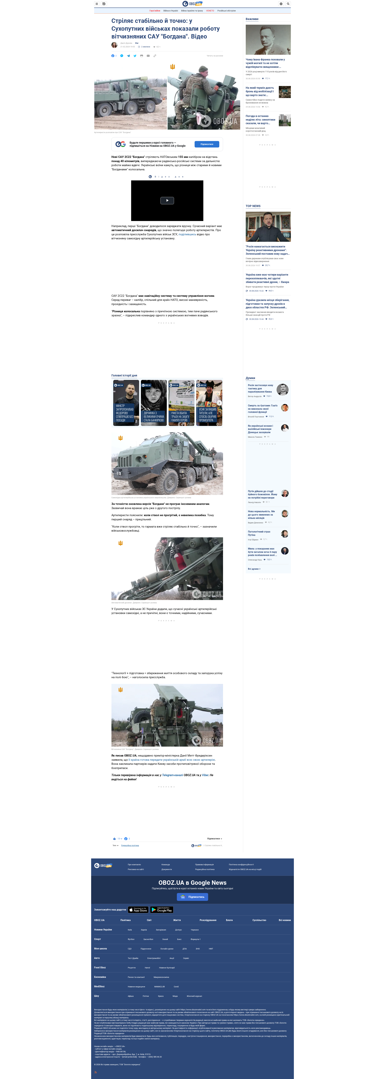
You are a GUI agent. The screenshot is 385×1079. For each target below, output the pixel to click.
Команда (166, 864)
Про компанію (134, 864)
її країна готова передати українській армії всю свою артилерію (172, 759)
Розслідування (208, 920)
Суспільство (259, 920)
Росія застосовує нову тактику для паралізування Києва (260, 388)
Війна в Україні (170, 10)
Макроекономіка (161, 977)
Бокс (179, 939)
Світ (149, 920)
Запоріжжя (161, 930)
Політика (125, 920)
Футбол (131, 939)
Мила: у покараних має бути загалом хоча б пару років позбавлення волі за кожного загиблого (263, 552)
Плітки (146, 996)
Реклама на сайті (136, 869)
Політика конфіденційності (241, 864)
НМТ (211, 949)
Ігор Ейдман (253, 540)
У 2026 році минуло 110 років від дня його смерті (266, 73)
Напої (147, 968)
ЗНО (198, 949)
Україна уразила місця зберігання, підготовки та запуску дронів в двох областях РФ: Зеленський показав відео (267, 303)
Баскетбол (148, 939)
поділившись (187, 234)
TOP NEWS (253, 206)
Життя (177, 920)
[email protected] (129, 1057)
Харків (144, 930)
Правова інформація (204, 864)
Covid (176, 986)
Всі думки (253, 569)
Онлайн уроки (166, 949)
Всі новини (285, 920)
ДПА (185, 949)
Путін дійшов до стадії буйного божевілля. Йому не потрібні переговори (262, 494)
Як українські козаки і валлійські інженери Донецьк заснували (260, 429)
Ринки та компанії (136, 977)
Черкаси (195, 930)
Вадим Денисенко (255, 523)
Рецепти (132, 968)
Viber (205, 775)
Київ (130, 930)
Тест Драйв (133, 958)
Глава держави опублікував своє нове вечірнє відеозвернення (264, 259)
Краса (160, 996)
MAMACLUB (159, 986)
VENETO (210, 10)
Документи (167, 869)
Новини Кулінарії (167, 968)
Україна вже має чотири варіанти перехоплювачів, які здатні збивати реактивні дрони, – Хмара (267, 278)
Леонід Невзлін (254, 502)
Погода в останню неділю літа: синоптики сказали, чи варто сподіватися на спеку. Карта (260, 119)
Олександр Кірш (255, 560)
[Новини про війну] (196, 846)
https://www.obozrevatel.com (193, 1009)
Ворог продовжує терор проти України (265, 286)
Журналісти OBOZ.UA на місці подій (245, 869)
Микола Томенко (255, 437)
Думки (250, 378)
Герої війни (154, 10)
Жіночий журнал (194, 996)
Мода (175, 996)
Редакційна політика (130, 845)
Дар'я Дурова (126, 43)
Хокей (165, 939)
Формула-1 (196, 939)
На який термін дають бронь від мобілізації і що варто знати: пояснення (260, 91)
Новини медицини (136, 986)
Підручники (146, 949)
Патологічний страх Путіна (259, 533)
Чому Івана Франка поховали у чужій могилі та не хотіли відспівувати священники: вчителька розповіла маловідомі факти (267, 63)
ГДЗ (129, 949)
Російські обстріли (226, 10)
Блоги (229, 920)
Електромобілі (153, 958)
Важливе (252, 19)
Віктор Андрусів (255, 396)
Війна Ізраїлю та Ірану (192, 10)
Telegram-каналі (172, 775)
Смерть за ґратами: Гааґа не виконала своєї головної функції (262, 408)
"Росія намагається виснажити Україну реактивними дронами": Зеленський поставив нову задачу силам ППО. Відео (267, 250)
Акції (172, 958)
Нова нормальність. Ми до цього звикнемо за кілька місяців (261, 514)
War (136, 43)
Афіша (131, 996)
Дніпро (178, 930)
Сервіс (186, 958)
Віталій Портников (256, 417)
